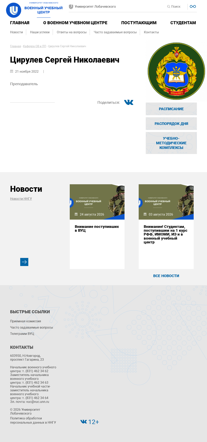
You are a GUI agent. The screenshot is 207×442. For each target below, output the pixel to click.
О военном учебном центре (75, 22)
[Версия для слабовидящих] (192, 5)
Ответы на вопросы (72, 32)
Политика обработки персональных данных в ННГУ (33, 420)
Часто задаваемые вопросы (115, 32)
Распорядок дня (171, 123)
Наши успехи (40, 32)
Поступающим (138, 22)
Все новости (166, 275)
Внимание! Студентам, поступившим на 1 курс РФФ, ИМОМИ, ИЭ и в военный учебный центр (165, 234)
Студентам (183, 22)
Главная (19, 22)
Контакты (151, 32)
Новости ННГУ (21, 199)
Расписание (171, 109)
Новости (16, 32)
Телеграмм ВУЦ (22, 334)
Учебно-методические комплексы (171, 143)
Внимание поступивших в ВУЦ (97, 228)
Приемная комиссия (25, 321)
